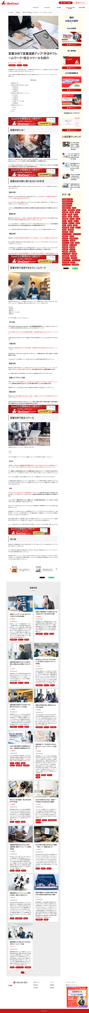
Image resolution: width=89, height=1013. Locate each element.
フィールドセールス (67, 234)
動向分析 (16, 87)
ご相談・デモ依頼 (66, 2)
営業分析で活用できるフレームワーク (20, 93)
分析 (26, 65)
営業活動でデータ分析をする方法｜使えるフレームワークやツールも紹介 (46, 746)
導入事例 (35, 987)
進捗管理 (71, 229)
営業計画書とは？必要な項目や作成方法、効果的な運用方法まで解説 (46, 893)
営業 (27, 639)
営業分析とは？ (15, 83)
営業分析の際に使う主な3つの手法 (19, 85)
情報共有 (65, 231)
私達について (36, 982)
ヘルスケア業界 (67, 253)
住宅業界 (65, 249)
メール (78, 227)
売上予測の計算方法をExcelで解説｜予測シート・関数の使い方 (46, 846)
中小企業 (65, 245)
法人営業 (65, 238)
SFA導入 (72, 249)
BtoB (71, 221)
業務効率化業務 (53, 820)
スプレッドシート (67, 260)
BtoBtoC (74, 258)
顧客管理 (28, 967)
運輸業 (75, 253)
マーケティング (20, 967)
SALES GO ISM (43, 511)
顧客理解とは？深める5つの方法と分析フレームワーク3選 (20, 943)
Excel (15, 107)
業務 (65, 216)
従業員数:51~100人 (67, 203)
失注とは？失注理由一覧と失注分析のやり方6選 (20, 801)
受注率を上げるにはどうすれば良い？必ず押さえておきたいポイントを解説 (45, 661)
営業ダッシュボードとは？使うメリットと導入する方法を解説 (20, 615)
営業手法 (13, 897)
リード (77, 221)
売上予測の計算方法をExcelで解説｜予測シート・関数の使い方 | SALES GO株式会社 (75, 146)
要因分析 (16, 89)
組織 (65, 214)
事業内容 (35, 985)
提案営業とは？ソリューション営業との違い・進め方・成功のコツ (20, 894)
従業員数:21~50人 (67, 205)
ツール (20, 65)
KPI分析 (16, 95)
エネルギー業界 (67, 264)
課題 (70, 214)
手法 (72, 236)
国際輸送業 (66, 255)
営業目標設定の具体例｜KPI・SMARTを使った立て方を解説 (75, 186)
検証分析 (16, 91)
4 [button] (35, 972)
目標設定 (53, 727)
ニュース (52, 982)
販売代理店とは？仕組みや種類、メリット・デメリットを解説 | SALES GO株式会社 (75, 167)
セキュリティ (66, 242)
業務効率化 (12, 65)
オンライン (66, 240)
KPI (64, 225)
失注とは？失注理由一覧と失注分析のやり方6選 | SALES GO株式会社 (75, 177)
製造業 (73, 240)
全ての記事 (10, 12)
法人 (65, 221)
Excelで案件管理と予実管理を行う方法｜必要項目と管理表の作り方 (20, 747)
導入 (65, 210)
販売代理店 (66, 227)
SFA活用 (13, 668)
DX (71, 231)
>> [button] (44, 972)
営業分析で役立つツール (17, 105)
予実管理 (26, 765)
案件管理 (19, 765)
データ (50, 775)
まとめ (13, 111)
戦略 (38, 777)
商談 (76, 214)
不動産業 (65, 247)
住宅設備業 (76, 264)
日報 (78, 242)
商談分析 (16, 103)
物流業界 (74, 255)
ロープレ (71, 223)
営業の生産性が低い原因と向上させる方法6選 (45, 706)
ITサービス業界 (76, 260)
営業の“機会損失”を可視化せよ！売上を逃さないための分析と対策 (46, 613)
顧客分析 (16, 99)
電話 (76, 225)
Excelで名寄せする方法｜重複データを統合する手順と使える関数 (45, 801)
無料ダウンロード (72, 44)
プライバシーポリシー (71, 982)
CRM (78, 218)
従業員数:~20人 (67, 208)
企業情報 (52, 985)
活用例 (76, 216)
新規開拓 (65, 218)
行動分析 (16, 97)
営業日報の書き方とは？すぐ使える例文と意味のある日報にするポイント (20, 664)
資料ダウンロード (81, 2)
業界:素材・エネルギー (68, 201)
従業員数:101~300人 (68, 199)
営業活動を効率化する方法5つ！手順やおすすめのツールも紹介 (20, 706)
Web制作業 (66, 262)
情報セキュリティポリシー (72, 985)
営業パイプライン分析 (19, 101)
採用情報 (52, 987)
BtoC (73, 262)
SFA (15, 109)
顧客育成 (65, 236)
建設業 (72, 247)
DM (72, 227)
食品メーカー (66, 258)
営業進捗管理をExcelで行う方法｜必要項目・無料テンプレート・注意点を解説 (20, 847)
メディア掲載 (73, 245)
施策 (65, 229)
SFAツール (39, 897)
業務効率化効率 (74, 238)
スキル (65, 223)
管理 (70, 216)
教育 (78, 223)
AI (72, 242)
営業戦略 (18, 12)
